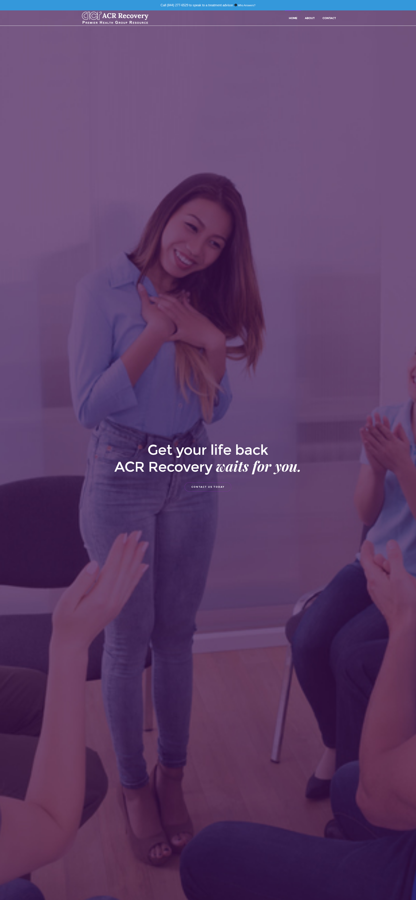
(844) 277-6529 (177, 5)
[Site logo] (115, 18)
